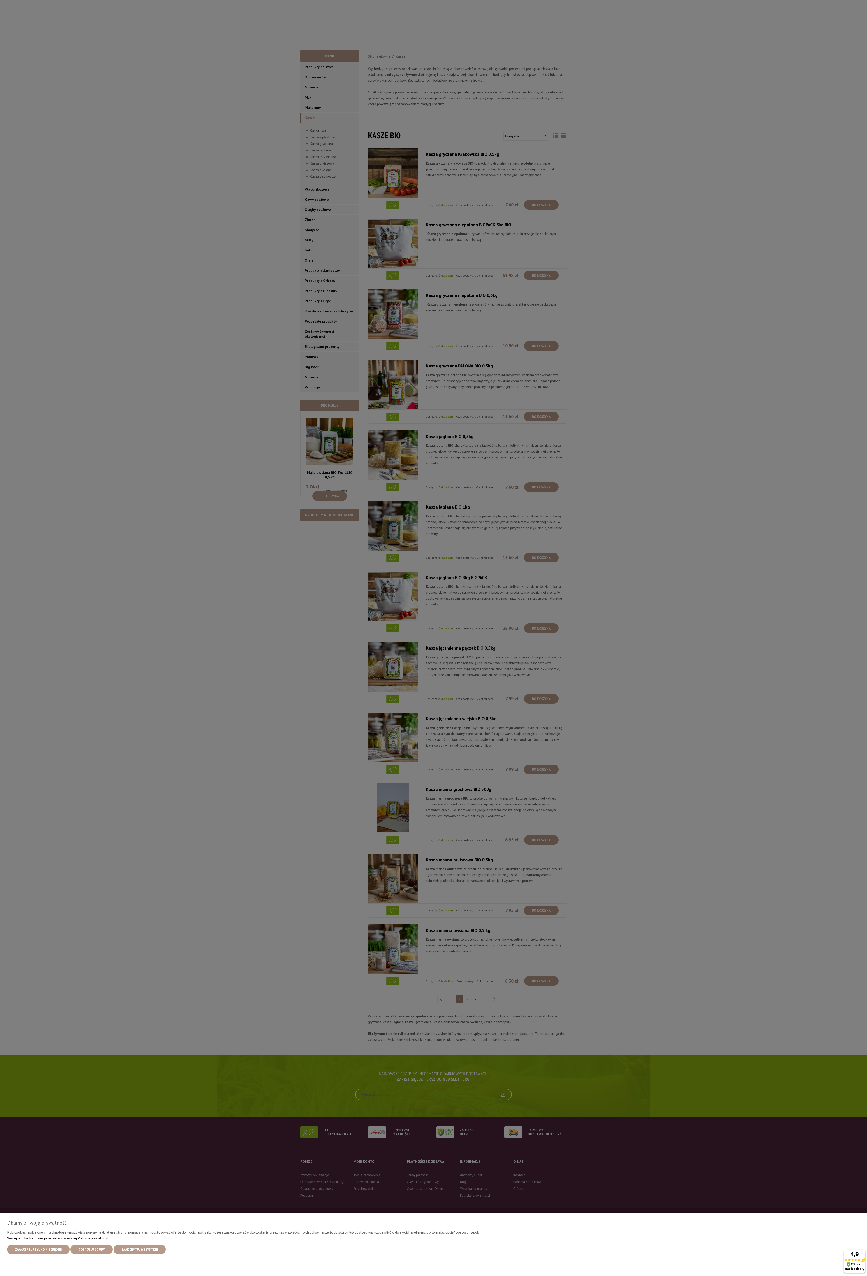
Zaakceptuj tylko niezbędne (38, 1249)
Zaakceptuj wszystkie (139, 1249)
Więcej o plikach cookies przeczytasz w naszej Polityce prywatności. (58, 1238)
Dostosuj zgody (91, 1249)
